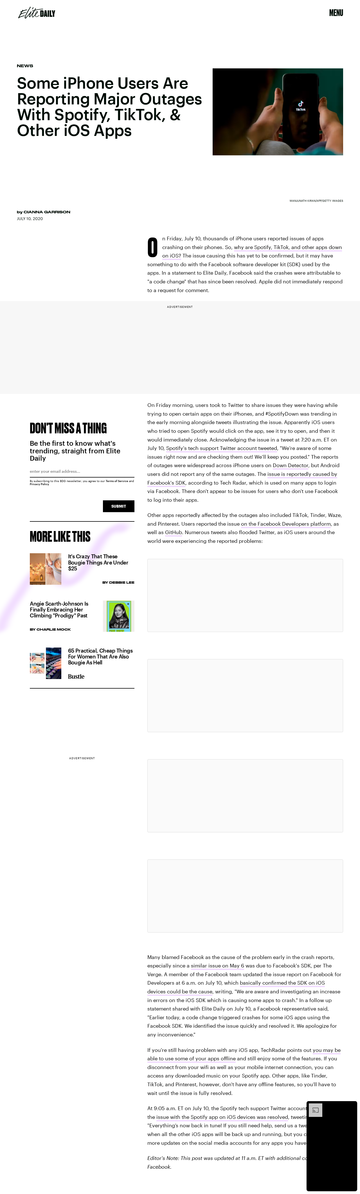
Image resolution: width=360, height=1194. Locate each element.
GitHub (173, 532)
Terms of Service (117, 481)
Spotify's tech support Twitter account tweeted (221, 448)
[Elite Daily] (37, 13)
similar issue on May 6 (217, 965)
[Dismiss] (351, 1106)
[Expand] (312, 1106)
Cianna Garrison (47, 212)
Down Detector (290, 465)
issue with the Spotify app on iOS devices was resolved (222, 1117)
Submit (118, 506)
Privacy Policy (39, 484)
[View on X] (245, 595)
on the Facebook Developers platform (286, 524)
